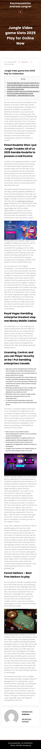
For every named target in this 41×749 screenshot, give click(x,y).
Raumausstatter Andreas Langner (20, 5)
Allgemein (25, 62)
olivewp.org (26, 745)
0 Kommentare (9, 64)
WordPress (28, 743)
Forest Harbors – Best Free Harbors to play (20, 95)
